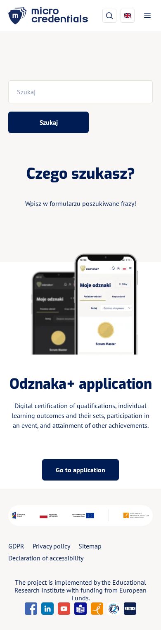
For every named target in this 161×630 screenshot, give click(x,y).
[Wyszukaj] (109, 16)
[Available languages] (128, 16)
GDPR (16, 546)
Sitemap (90, 546)
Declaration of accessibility (45, 558)
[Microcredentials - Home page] (48, 15)
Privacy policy (51, 546)
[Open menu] (146, 16)
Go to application (80, 470)
